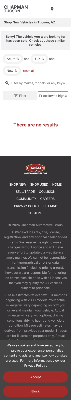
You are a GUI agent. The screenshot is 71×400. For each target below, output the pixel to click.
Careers (47, 199)
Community (26, 199)
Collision (47, 192)
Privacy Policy (26, 206)
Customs (35, 213)
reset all (29, 71)
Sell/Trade (25, 192)
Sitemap (50, 206)
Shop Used (39, 184)
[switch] (64, 9)
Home (57, 184)
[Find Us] (52, 9)
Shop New (17, 184)
